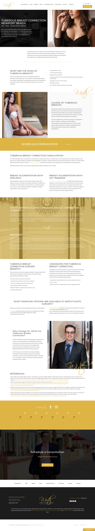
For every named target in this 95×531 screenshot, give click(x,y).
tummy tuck (49, 510)
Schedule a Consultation (47, 452)
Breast (36, 4)
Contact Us (68, 144)
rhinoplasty (66, 510)
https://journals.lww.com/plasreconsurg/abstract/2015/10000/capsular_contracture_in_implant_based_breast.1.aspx (39, 395)
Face (31, 4)
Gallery (64, 4)
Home (2, 25)
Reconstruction (48, 4)
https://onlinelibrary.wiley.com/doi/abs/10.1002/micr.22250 (24, 390)
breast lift (38, 220)
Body (41, 4)
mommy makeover (56, 510)
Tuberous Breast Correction (18, 25)
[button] (84, 3)
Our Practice (24, 4)
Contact (71, 4)
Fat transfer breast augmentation (57, 181)
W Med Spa (58, 4)
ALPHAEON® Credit (55, 308)
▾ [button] (28, 4)
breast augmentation (34, 162)
